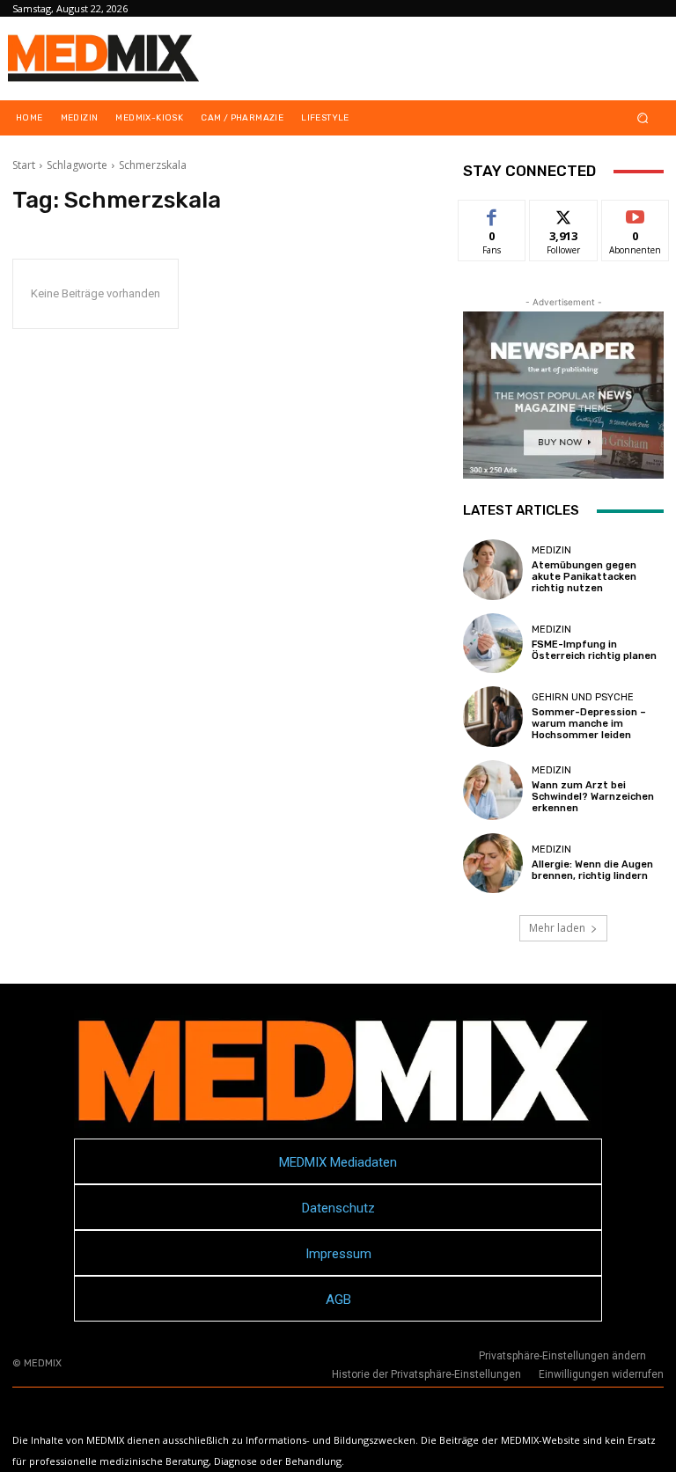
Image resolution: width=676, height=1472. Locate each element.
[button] (643, 118)
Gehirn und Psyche (583, 697)
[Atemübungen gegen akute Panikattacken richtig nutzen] (493, 569)
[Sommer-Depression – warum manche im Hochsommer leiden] (493, 716)
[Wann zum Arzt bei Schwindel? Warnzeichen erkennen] (493, 790)
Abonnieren (636, 213)
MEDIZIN (551, 550)
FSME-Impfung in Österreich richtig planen (594, 650)
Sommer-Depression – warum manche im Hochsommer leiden (589, 724)
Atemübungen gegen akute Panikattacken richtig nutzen (584, 577)
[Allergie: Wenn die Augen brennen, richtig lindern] (493, 863)
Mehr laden (557, 927)
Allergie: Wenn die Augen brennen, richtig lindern (592, 870)
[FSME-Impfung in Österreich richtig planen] (493, 643)
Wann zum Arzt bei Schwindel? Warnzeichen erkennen (593, 797)
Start (23, 164)
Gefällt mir (492, 220)
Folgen (564, 213)
